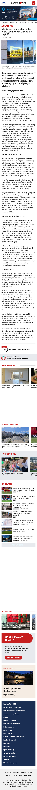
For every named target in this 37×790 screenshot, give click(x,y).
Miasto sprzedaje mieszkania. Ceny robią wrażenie (15, 387)
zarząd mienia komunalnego (21, 349)
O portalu (8, 772)
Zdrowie (6, 760)
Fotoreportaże (9, 454)
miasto (14, 351)
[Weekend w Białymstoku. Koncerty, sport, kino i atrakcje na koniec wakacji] (15, 435)
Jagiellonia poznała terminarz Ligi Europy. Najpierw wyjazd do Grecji (23, 489)
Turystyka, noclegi (9, 753)
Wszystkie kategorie (10, 763)
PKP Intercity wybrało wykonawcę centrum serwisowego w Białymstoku (23, 505)
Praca (30, 772)
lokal (9, 349)
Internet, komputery (10, 720)
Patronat (23, 772)
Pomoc (15, 775)
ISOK (20, 775)
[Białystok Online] (18, 3)
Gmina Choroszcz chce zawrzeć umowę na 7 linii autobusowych (23, 537)
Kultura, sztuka (8, 727)
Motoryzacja (7, 733)
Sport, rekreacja (9, 750)
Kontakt (8, 775)
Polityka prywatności (12, 780)
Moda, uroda (7, 730)
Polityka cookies (26, 780)
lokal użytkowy (6, 351)
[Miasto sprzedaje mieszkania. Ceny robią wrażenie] (15, 376)
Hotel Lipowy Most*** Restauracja (14, 689)
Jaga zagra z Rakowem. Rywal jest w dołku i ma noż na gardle (24, 497)
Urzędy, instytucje (9, 756)
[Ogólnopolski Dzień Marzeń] (15, 464)
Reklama (6, 743)
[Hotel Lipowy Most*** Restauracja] (18, 678)
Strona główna (5, 22)
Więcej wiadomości (17, 545)
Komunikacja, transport (11, 724)
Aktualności (21, 22)
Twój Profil (27, 775)
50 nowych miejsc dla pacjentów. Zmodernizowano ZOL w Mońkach (23, 521)
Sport (14, 492)
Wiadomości (13, 22)
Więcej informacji (9, 695)
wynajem (4, 349)
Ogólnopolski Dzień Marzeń (12, 474)
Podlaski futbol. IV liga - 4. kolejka (24, 529)
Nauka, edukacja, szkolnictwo (13, 737)
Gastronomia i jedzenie (11, 714)
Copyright (6, 782)
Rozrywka (6, 746)
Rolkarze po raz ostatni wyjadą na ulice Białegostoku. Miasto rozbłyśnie (23, 513)
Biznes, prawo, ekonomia (12, 707)
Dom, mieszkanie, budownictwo (14, 711)
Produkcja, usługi (9, 740)
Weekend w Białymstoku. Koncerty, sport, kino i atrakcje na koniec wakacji (15, 446)
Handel (5, 717)
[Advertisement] (18, 406)
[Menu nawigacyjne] (33, 3)
